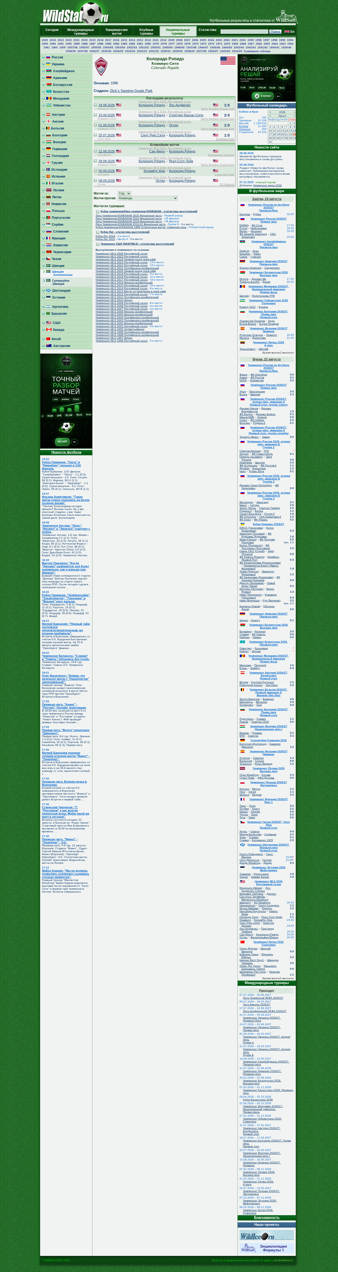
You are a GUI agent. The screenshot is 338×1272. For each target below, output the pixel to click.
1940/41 (274, 47)
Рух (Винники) (271, 600)
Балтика (245, 214)
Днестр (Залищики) (252, 583)
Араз (255, 250)
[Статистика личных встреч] (95, 105)
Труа (242, 817)
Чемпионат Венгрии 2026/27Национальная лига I (268, 728)
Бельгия (56, 128)
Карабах (245, 253)
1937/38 (82, 51)
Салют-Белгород (250, 513)
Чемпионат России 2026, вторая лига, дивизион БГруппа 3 (268, 495)
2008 (179, 40)
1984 (116, 43)
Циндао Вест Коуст (252, 960)
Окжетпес (246, 648)
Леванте (271, 334)
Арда (271, 320)
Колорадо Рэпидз (152, 105)
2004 (211, 40)
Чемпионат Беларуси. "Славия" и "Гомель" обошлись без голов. (66, 657)
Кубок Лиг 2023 (105, 239)
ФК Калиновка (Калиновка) (256, 577)
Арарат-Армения (250, 267)
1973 (203, 43)
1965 (267, 43)
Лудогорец (246, 718)
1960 (54, 47)
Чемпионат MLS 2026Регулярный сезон (269, 883)
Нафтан (245, 637)
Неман (257, 637)
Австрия (57, 115)
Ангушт (244, 453)
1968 (243, 43)
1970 (227, 43)
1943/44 (239, 47)
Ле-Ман (244, 808)
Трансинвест (248, 348)
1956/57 (84, 47)
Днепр (266, 281)
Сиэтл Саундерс (269, 905)
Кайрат (244, 651)
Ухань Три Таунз (250, 965)
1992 (53, 43)
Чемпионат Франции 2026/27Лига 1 (269, 801)
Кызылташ (259, 468)
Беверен (268, 699)
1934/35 (118, 51)
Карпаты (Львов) (250, 606)
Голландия (59, 156)
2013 (140, 40)
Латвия (57, 190)
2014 (132, 40)
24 (270, 138)
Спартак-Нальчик (250, 450)
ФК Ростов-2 (268, 465)
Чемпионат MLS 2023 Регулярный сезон (122, 262)
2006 (195, 40)
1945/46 (215, 47)
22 (290, 134)
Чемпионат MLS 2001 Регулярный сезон (122, 326)
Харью (244, 876)
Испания (57, 176)
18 (274, 134)
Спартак (253, 735)
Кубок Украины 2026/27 (268, 524)
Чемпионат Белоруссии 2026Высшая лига (268, 274)
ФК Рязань (260, 519)
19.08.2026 (106, 105)
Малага (244, 337)
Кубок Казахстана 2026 (258, 1099)
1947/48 (191, 47)
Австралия (60, 346)
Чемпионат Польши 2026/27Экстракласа (268, 784)
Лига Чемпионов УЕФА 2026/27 (263, 997)
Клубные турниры (146, 31)
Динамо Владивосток (256, 410)
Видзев (256, 794)
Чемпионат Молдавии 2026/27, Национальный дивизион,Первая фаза (263, 1109)
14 (286, 130)
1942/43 (251, 47)
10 (270, 130)
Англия (57, 121)
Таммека (245, 873)
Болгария (59, 135)
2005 (203, 40)
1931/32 (154, 51)
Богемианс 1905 (262, 840)
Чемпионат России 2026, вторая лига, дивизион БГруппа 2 (268, 478)
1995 (282, 40)
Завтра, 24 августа (266, 199)
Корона (244, 788)
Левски (244, 721)
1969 (235, 43)
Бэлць (243, 668)
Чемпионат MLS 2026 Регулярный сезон (122, 253)
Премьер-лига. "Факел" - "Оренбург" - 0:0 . (60, 841)
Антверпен (246, 704)
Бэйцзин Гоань (249, 954)
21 (286, 134)
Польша (57, 211)
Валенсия (246, 760)
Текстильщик (257, 391)
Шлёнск (244, 794)
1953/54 (120, 47)
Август (282, 115)
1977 (171, 43)
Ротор (243, 228)
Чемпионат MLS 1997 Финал (114, 337)
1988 (84, 43)
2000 (243, 40)
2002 (227, 40)
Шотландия (61, 291)
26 (278, 138)
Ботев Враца (248, 323)
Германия (59, 149)
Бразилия (58, 313)
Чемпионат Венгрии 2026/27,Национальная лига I (262, 1154)
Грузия (56, 163)
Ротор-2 (269, 513)
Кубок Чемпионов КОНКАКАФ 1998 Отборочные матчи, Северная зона (141, 227)
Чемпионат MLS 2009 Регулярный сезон (122, 302)
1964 (274, 43)
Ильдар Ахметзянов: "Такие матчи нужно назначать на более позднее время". (66, 500)
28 (286, 138)
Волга (243, 394)
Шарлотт (245, 902)
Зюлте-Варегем (250, 699)
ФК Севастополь (262, 453)
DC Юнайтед (262, 902)
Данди (268, 862)
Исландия (58, 169)
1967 (251, 43)
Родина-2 (259, 422)
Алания (262, 417)
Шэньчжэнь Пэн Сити (253, 971)
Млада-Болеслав (250, 834)
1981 (140, 43)
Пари (251, 817)
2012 (148, 40)
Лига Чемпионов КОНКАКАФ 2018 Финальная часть (129, 221)
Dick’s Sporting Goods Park (131, 91)
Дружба (244, 468)
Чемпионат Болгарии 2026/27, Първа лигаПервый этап (268, 314)
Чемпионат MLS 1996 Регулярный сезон (122, 340)
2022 (68, 40)
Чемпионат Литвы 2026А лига (268, 344)
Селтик (266, 859)
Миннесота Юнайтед (254, 899)
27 (282, 138)
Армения (59, 78)
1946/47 (203, 47)
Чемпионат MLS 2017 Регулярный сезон (122, 279)
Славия (244, 634)
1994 (290, 40)
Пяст (242, 791)
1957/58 (72, 47)
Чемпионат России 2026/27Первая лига (269, 220)
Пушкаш (257, 732)
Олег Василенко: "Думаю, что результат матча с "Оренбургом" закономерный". (65, 679)
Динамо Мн (259, 278)
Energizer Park (225, 138)
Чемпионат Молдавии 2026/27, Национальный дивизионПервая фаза (268, 289)
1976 (179, 43)
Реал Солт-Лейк (181, 161)
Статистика (208, 31)
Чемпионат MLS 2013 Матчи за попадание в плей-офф (131, 291)
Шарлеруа (246, 701)
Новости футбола (66, 452)
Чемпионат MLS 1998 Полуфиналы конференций (127, 334)
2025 (45, 40)
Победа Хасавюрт (251, 456)
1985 (108, 43)
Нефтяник (246, 462)
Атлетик (245, 757)
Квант (243, 505)
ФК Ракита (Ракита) (252, 556)
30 (294, 138)
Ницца (244, 811)
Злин (243, 837)
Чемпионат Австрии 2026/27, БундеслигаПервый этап (269, 675)
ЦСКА (243, 380)
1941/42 (262, 47)
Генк (259, 704)
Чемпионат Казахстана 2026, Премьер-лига (268, 643)
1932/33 (142, 51)
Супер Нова (247, 777)
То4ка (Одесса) (249, 571)
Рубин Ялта (256, 471)
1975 (187, 43)
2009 (171, 40)
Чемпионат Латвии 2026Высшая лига (269, 770)
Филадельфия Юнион (264, 937)
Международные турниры (80, 31)
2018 (100, 40)
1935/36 (106, 51)
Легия (252, 791)
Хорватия (59, 245)
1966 (259, 43)
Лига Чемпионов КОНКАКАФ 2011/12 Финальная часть (131, 224)
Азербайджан (62, 71)
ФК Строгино (248, 516)
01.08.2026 (106, 125)
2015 (124, 40)
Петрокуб (260, 665)
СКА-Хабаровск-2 (270, 516)
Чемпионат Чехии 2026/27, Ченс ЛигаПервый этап (268, 824)
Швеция (57, 266)
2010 (163, 40)
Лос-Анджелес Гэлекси (256, 889)
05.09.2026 (106, 171)
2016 (116, 40)
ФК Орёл (245, 519)
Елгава (266, 774)
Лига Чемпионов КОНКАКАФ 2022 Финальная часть (129, 218)
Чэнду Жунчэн (248, 948)
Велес (243, 231)
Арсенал (256, 231)
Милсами (245, 665)
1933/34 (130, 51)
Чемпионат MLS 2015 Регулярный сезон (122, 285)
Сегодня (52, 31)
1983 (124, 43)
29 (290, 138)
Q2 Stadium (227, 184)
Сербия (56, 224)
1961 (47, 47)
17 (270, 134)
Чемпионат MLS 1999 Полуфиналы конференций (127, 332)
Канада (57, 330)
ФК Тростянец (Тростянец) (255, 547)
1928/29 (189, 51)
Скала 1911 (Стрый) (252, 551)
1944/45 (227, 47)
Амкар (266, 436)
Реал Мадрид (263, 763)
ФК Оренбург (259, 374)
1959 (62, 47)
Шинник (255, 394)
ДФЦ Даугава (265, 777)
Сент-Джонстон (249, 859)
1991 (61, 43)
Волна (259, 510)
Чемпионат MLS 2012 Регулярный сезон (122, 294)
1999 (250, 40)
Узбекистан (61, 105)
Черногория (61, 252)
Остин (173, 125)
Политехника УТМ (263, 295)
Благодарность (267, 1217)
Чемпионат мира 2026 (267, 185)
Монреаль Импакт (251, 887)
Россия (56, 57)
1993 (45, 43)
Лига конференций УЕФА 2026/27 (265, 1011)
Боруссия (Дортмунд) (253, 743)
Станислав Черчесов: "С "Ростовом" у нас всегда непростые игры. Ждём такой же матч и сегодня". (65, 812)
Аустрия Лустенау (262, 682)
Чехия (55, 259)
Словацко (270, 834)
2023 (61, 40)
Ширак (244, 620)
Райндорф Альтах (251, 685)
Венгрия (58, 142)
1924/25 (237, 51)
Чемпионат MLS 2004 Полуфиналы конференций (127, 317)
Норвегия (58, 204)
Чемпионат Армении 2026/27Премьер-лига (269, 263)
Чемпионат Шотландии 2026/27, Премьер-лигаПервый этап (268, 847)
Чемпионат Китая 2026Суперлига (268, 943)
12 (278, 130)
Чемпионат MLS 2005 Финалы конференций (124, 314)
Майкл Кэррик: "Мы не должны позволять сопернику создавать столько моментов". (65, 874)
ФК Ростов (257, 377)
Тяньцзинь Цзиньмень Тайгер (258, 967)
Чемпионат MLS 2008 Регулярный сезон (122, 305)
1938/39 (70, 51)
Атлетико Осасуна (251, 334)
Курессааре (261, 873)
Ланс (243, 805)
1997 (266, 40)
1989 (76, 43)
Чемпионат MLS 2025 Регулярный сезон (122, 256)
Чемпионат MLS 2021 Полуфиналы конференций (127, 268)
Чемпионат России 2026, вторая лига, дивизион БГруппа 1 (268, 444)
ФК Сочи (257, 225)
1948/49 (179, 47)
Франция (57, 238)
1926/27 (213, 51)
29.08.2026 (106, 161)
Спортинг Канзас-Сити (186, 115)
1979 (156, 43)
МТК (242, 735)
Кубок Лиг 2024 (105, 236)
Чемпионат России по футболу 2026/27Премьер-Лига (268, 207)
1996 (274, 40)
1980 (148, 43)
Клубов (243, 126)
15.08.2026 (106, 115)
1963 (282, 43)
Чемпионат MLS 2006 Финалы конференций (124, 311)
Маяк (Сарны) (248, 539)
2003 (219, 40)
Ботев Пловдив (269, 323)
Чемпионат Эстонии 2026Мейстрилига (268, 869)
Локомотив (257, 380)
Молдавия (60, 98)
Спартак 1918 (260, 721)
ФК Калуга (246, 414)
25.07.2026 (106, 135)
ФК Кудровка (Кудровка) (256, 535)
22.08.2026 (106, 151)
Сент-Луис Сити (153, 135)
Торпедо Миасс (249, 436)
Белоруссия (61, 85)
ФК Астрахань (248, 465)
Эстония (57, 297)
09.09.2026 (106, 181)
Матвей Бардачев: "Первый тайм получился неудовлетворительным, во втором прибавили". (66, 628)
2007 (187, 40)
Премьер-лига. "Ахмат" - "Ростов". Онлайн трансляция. (64, 706)
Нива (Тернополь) (251, 594)
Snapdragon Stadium (221, 155)
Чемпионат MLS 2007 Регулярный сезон (122, 308)
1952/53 (132, 47)
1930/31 (166, 51)
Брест (256, 808)
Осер (252, 805)
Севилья (258, 757)
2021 (76, 40)
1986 (100, 43)
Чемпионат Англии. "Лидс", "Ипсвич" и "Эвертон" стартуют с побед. (66, 528)
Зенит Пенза (248, 508)
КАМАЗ (244, 225)
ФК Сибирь (257, 420)
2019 (92, 40)
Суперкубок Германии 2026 (269, 740)
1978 (164, 43)
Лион (254, 814)
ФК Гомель (258, 634)
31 (270, 141)
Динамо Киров (249, 408)
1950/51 (156, 47)
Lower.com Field (224, 174)
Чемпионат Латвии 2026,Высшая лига (259, 1173)
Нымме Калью (260, 876)
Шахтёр (260, 462)
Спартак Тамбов (269, 508)
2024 (53, 40)
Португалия (60, 218)
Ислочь (244, 278)
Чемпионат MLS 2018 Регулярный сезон (122, 276)
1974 (195, 43)
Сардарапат (272, 267)
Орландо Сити (249, 917)
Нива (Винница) (250, 600)
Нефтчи (244, 250)
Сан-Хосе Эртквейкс (252, 896)
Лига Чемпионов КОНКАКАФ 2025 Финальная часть (129, 215)
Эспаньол (246, 763)
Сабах (243, 256)
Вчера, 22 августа (267, 359)
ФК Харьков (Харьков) (260, 579)
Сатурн (254, 505)
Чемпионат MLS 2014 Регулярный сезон (122, 288)
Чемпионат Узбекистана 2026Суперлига (268, 302)
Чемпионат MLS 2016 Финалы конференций (124, 282)
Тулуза (244, 814)
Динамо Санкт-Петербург (256, 485)
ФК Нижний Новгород (253, 234)
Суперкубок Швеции (57, 282)
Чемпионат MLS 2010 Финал (114, 300)
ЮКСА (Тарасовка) (251, 527)
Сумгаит (256, 256)
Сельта (259, 760)
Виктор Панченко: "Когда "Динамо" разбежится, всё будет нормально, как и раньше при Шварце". (65, 567)
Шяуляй (263, 348)
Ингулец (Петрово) (251, 588)
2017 (108, 40)
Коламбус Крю (154, 171)
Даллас (271, 893)
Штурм (244, 682)
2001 (235, 40)
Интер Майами (249, 908)
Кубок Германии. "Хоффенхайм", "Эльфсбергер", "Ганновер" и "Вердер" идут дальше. (66, 598)
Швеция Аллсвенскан (59, 273)
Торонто (267, 908)
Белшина (245, 631)
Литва (56, 197)
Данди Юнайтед (250, 862)
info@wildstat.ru (283, 1260)
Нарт (243, 471)
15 (290, 130)
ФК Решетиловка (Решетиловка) (260, 562)
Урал (243, 391)
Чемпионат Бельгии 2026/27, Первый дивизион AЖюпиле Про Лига (269, 692)
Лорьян (255, 811)
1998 (258, 40)
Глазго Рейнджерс (251, 854)
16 (294, 130)
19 (278, 134)
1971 (219, 43)
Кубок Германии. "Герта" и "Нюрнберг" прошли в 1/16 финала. (61, 465)
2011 (156, 40)
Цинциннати (247, 905)
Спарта (255, 831)
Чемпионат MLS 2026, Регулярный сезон (164, 101)
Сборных (244, 129)
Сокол (243, 420)
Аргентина (59, 307)
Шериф (244, 295)
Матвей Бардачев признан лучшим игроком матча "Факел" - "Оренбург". (66, 756)
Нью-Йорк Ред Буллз (253, 911)
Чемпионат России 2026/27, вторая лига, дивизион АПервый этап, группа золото (269, 401)
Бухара (263, 306)
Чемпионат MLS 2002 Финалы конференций (124, 323)
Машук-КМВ (247, 417)
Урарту (255, 620)
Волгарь (245, 422)
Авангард (262, 502)
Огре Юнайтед (249, 774)
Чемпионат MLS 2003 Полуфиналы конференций (127, 320)
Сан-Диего (157, 151)
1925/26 (225, 51)
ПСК (266, 450)
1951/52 (144, 47)
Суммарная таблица (257, 51)
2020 (84, 40)
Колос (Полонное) (251, 545)
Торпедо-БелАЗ (249, 281)
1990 (68, 43)
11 (274, 130)
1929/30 (177, 51)
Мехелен (261, 701)
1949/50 (167, 47)
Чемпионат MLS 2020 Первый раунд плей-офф (126, 271)
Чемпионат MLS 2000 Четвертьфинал (120, 329)
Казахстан (60, 92)
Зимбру (255, 668)
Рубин (257, 214)
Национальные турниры (178, 31)
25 (274, 138)
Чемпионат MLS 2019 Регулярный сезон (122, 273)
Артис (243, 831)
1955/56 (96, 47)
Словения (60, 231)
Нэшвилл (245, 919)
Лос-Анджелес (180, 105)
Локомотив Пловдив (252, 320)
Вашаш (244, 732)
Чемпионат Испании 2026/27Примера (269, 330)
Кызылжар (261, 648)
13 (282, 130)
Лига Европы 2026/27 (256, 1004)
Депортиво (259, 337)
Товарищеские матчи (116, 31)
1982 (132, 43)
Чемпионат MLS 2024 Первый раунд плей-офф (126, 259)
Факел (243, 374)
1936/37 (94, 51)
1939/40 (286, 47)
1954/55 (108, 47)
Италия (56, 183)
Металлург (246, 502)
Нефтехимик (258, 228)
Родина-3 (246, 510)
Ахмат (243, 377)
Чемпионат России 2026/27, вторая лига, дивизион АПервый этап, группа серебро (269, 430)
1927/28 (201, 51)
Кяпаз (257, 253)
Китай (55, 339)
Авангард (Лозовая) (252, 533)
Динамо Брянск (265, 414)
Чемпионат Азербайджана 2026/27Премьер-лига (268, 244)
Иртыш (256, 651)
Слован (254, 837)
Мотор (256, 788)
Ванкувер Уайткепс (252, 893)
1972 (211, 43)
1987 (92, 43)
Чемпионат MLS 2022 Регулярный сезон (122, 265)
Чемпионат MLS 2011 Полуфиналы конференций (127, 297)
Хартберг (272, 685)
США (56, 323)
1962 (290, 43)
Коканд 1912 (248, 306)
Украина (57, 64)
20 (282, 134)
